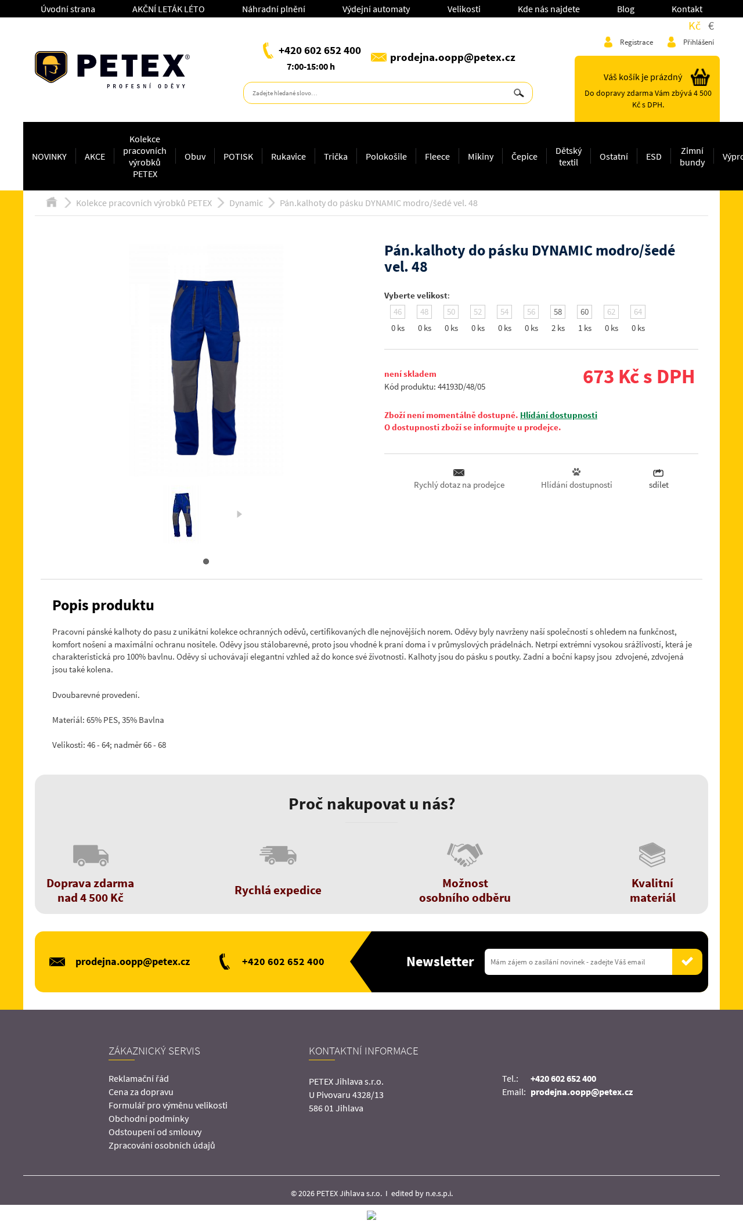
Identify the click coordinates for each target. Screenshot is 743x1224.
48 (424, 311)
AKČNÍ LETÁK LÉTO (168, 9)
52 (478, 311)
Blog (625, 9)
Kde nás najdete (549, 9)
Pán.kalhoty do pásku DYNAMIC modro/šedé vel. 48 (379, 202)
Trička (336, 156)
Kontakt (687, 9)
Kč (694, 25)
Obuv (195, 156)
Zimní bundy (692, 156)
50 (451, 311)
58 (558, 311)
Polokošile (386, 156)
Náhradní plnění (273, 9)
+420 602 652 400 (320, 50)
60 (584, 311)
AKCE (95, 156)
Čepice (524, 156)
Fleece (437, 156)
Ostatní (614, 156)
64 (638, 311)
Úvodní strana (68, 9)
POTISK (238, 156)
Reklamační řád (139, 1078)
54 (504, 311)
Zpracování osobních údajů (162, 1145)
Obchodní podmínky (149, 1118)
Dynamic (246, 202)
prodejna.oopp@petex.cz (452, 57)
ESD (654, 156)
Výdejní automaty (376, 9)
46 (398, 311)
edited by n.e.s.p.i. (422, 1193)
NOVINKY (49, 156)
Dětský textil (569, 156)
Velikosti (464, 9)
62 (611, 311)
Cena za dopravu (141, 1091)
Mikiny (480, 156)
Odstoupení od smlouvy (155, 1131)
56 (531, 311)
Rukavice (288, 156)
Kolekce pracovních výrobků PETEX (145, 156)
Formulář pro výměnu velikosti (168, 1105)
